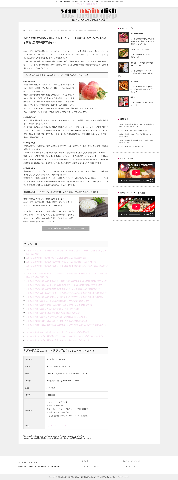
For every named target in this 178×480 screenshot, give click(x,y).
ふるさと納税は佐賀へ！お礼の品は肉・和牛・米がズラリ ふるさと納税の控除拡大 (57, 332)
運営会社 (85, 461)
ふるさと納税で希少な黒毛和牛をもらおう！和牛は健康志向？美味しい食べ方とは (142, 41)
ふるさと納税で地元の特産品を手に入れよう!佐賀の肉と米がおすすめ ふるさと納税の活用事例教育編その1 (67, 281)
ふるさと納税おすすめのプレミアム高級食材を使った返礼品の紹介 (136, 73)
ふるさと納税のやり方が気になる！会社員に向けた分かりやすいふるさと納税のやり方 (59, 305)
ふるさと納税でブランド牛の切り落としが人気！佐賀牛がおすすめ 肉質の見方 (56, 258)
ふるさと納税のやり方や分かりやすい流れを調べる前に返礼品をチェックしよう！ (57, 317)
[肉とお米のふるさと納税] (89, 21)
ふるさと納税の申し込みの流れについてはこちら (66, 228)
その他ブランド (136, 49)
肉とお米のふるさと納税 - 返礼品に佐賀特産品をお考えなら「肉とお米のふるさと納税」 (86, 477)
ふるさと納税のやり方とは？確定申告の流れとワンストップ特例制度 (52, 309)
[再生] (121, 180)
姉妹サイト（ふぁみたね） (132, 461)
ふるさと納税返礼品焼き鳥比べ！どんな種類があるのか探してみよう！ (142, 89)
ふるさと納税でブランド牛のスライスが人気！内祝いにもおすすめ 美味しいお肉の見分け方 (61, 262)
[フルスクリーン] (151, 180)
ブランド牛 (134, 33)
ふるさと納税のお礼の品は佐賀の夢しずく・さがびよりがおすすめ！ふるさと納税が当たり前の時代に (65, 336)
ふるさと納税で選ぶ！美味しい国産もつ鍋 (133, 130)
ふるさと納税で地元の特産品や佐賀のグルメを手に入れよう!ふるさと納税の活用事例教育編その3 (63, 289)
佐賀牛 (141, 33)
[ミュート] (147, 180)
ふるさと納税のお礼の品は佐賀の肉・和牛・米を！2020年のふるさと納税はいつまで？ (59, 340)
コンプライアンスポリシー (91, 466)
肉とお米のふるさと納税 (28, 462)
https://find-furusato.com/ (56, 426)
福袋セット (134, 97)
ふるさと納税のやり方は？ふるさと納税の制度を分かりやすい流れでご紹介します (57, 301)
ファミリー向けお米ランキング (89, 4)
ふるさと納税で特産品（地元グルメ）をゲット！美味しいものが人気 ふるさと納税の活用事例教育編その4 (66, 293)
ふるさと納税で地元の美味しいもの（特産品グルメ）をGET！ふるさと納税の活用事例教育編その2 (64, 285)
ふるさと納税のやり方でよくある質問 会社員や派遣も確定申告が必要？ (53, 313)
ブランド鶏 (137, 65)
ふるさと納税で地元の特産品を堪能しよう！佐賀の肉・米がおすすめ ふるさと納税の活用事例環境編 (64, 297)
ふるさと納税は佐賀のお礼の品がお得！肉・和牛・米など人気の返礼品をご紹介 (56, 321)
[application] (136, 172)
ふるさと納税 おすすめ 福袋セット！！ (132, 146)
